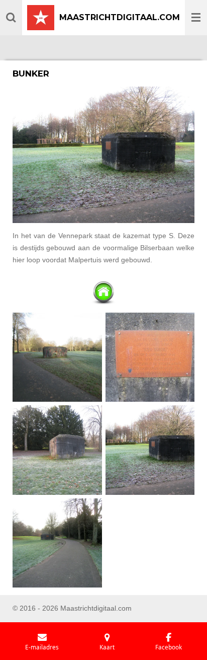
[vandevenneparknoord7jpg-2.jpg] (57, 357)
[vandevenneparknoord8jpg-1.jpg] (57, 450)
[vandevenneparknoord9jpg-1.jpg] (150, 357)
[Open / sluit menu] (196, 17)
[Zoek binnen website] (11, 17)
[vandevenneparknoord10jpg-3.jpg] (150, 450)
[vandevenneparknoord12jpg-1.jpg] (57, 543)
